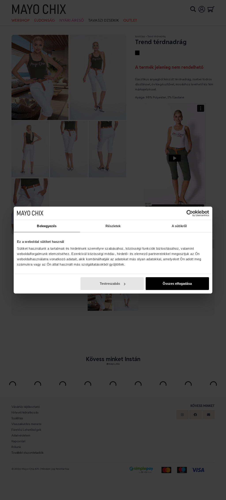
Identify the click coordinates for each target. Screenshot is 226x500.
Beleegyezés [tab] (46, 226)
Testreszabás (110, 283)
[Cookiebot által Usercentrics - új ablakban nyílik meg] (189, 213)
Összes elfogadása (177, 283)
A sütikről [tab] (179, 226)
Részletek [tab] (113, 226)
